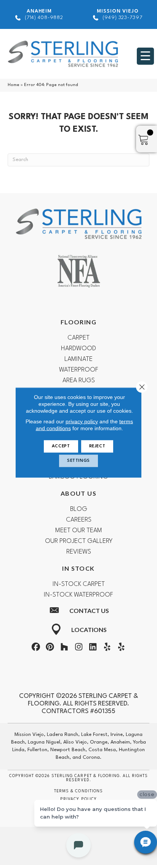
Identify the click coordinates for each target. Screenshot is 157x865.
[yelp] (107, 648)
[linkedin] (93, 648)
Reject (97, 446)
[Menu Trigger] (145, 56)
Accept (61, 446)
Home (13, 85)
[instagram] (78, 648)
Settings (78, 461)
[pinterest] (50, 648)
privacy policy (82, 421)
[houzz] (64, 648)
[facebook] (35, 648)
